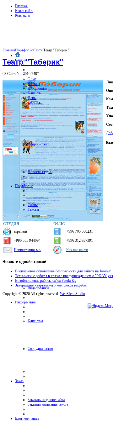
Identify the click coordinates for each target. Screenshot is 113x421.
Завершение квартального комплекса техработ (51, 285)
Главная (21, 6)
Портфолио (24, 50)
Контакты (22, 15)
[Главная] (17, 55)
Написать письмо (27, 250)
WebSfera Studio (72, 294)
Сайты (38, 50)
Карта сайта (24, 10)
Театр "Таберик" (33, 62)
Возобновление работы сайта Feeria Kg (45, 280)
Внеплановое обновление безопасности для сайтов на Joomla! (63, 271)
